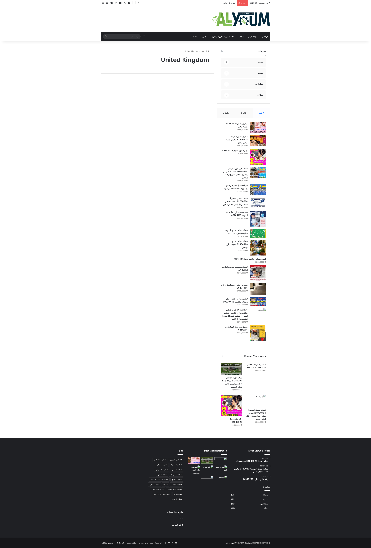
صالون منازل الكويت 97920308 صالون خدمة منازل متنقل (237, 139)
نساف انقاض (154, 484)
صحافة (241, 36)
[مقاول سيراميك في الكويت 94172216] (258, 333)
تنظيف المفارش (162, 469)
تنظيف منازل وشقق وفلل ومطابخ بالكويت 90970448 (235, 300)
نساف (165, 484)
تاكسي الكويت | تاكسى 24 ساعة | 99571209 (256, 366)
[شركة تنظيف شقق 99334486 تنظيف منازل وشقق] (258, 248)
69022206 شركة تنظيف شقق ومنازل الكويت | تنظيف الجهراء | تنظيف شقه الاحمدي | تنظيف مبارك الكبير (235, 314)
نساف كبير (178, 494)
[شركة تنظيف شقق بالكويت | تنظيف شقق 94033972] (258, 233)
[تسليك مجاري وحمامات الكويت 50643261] (258, 273)
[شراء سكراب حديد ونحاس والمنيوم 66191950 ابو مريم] (258, 189)
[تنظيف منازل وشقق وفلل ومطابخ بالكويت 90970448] (258, 301)
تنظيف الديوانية (161, 465)
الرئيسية (264, 36)
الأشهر (261, 112)
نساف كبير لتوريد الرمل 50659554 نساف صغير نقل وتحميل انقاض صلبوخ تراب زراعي (235, 173)
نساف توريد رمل (157, 489)
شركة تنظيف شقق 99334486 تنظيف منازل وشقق (237, 244)
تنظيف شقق (162, 474)
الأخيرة (244, 112)
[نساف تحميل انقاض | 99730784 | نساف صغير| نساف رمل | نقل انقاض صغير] (258, 202)
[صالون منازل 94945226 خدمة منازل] (258, 127)
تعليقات (225, 112)
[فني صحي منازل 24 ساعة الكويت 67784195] (258, 219)
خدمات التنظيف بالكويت (159, 479)
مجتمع (205, 36)
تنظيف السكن (177, 469)
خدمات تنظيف (177, 484)
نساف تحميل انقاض (175, 489)
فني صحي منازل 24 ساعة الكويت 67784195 (237, 214)
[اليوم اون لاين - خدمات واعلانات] (241, 19)
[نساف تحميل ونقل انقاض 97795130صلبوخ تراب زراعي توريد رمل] (220, 460)
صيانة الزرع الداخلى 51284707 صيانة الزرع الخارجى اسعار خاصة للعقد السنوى (203, 3)
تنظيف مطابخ (177, 479)
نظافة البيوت (177, 499)
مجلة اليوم (252, 36)
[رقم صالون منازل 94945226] (258, 157)
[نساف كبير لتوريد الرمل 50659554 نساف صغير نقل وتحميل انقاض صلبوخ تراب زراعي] (258, 172)
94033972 (232, 233)
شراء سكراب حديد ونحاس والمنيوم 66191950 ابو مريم (236, 187)
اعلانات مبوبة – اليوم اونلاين (223, 36)
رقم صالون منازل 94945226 (235, 150)
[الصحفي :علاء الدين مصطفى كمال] (194, 470)
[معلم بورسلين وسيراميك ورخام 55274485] (258, 289)
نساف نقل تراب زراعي (161, 494)
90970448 (238, 259)
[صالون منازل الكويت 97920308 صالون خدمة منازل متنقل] (258, 140)
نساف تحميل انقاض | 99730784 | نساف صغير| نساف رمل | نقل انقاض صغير (235, 201)
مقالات (195, 36)
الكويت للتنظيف (160, 460)
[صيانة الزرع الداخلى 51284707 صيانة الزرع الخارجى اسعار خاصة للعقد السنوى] (231, 369)
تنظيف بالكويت (176, 474)
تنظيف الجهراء (176, 465)
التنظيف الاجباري (176, 460)
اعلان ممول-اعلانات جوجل (254, 259)
